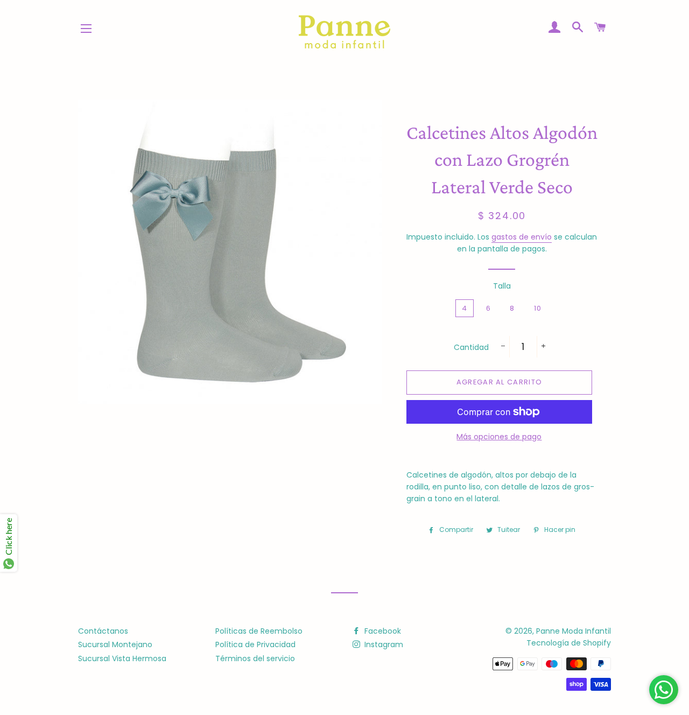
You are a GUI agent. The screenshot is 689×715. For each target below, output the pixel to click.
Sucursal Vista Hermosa (122, 658)
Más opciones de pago (499, 436)
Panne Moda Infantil (573, 631)
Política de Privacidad (255, 644)
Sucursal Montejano (115, 644)
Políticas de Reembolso (259, 631)
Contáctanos (103, 631)
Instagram (382, 644)
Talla (502, 286)
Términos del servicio (255, 658)
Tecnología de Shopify (568, 642)
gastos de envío (521, 237)
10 (538, 308)
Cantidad (471, 347)
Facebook (381, 631)
